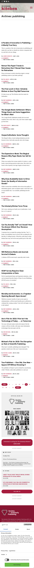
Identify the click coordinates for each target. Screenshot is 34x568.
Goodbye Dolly (6, 455)
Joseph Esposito (7, 56)
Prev (4, 384)
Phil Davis (6, 79)
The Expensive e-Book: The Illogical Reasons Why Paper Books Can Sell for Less (16, 156)
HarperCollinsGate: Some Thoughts (15, 135)
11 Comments (4, 58)
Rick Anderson (7, 144)
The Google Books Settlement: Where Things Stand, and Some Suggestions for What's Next (16, 112)
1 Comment (4, 334)
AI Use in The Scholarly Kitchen (10, 459)
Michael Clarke (7, 353)
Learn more (17, 443)
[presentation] (17, 32)
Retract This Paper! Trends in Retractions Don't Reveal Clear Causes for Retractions (16, 68)
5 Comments (4, 355)
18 (6, 387)
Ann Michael (6, 332)
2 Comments (4, 217)
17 (3, 387)
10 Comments (5, 146)
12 (16, 384)
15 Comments (4, 286)
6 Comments (4, 375)
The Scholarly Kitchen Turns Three (14, 206)
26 (13, 387)
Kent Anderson (7, 100)
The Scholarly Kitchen (9, 8)
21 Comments (4, 171)
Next (18, 387)
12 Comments (4, 127)
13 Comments (4, 81)
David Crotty (7, 125)
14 (23, 384)
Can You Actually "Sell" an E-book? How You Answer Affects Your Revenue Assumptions (16, 227)
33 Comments (4, 198)
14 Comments (5, 263)
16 (29, 384)
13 (19, 384)
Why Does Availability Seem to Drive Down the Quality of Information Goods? (15, 181)
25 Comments (4, 244)
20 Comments (5, 102)
